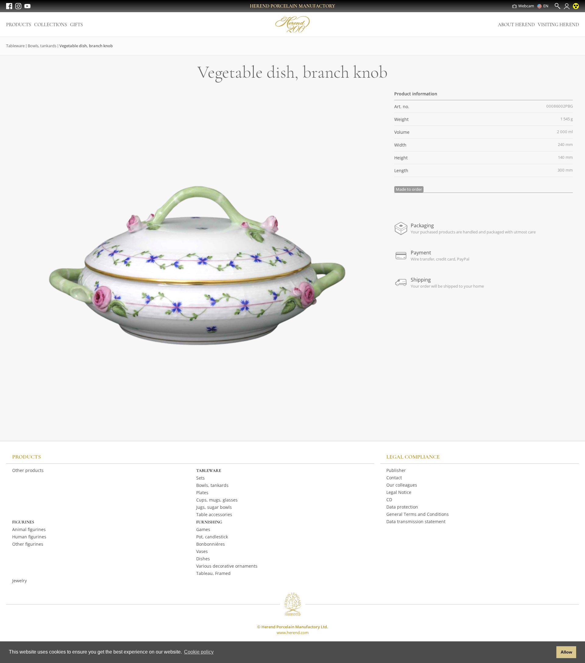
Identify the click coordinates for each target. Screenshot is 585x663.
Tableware (15, 45)
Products (18, 25)
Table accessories (214, 514)
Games (203, 529)
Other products (28, 470)
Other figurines (27, 544)
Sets (200, 478)
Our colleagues (401, 485)
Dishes (203, 559)
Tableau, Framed (213, 573)
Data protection (402, 507)
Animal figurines (29, 529)
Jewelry (19, 580)
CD (389, 499)
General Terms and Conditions (417, 514)
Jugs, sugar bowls (214, 507)
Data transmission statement (415, 521)
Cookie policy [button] (199, 651)
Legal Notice (398, 492)
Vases (202, 551)
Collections (50, 25)
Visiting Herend (558, 25)
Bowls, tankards (42, 45)
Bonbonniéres (210, 544)
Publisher (396, 470)
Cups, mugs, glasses (217, 500)
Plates (202, 492)
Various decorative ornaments (226, 566)
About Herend (516, 25)
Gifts (76, 25)
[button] (550, 652)
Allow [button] (566, 652)
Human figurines (29, 537)
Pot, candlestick (212, 537)
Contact (394, 477)
